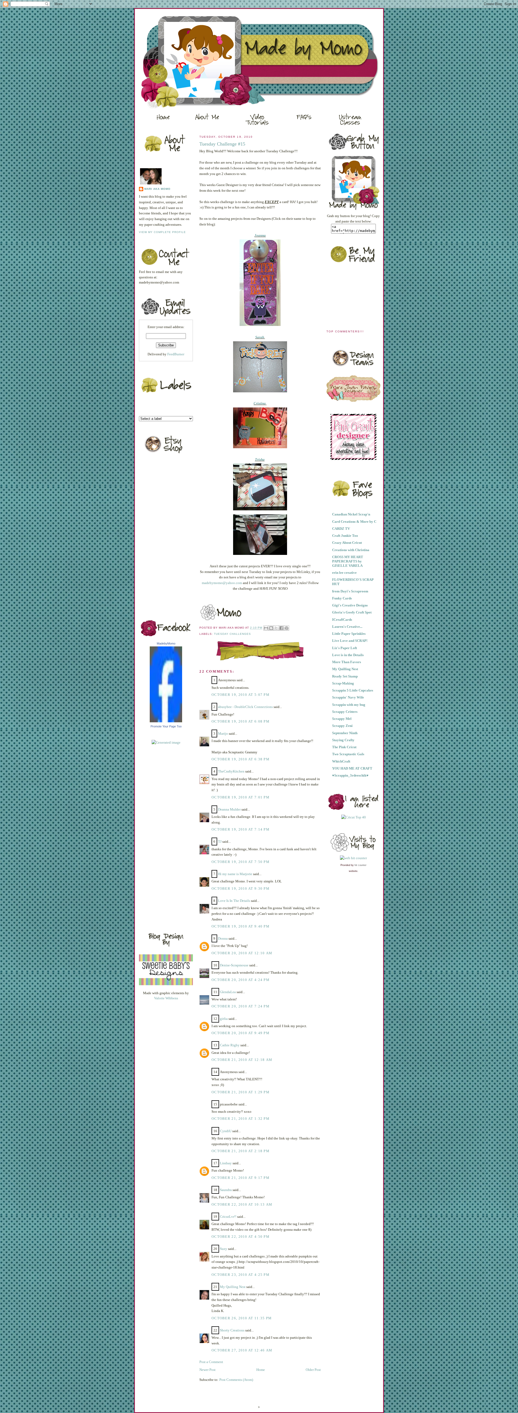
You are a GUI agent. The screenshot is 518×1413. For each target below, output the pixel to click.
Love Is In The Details (234, 901)
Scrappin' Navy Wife (348, 697)
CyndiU (225, 1131)
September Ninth (344, 733)
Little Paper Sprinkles (349, 634)
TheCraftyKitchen (231, 771)
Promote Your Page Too (166, 726)
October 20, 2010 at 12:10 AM (242, 953)
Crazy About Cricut (347, 543)
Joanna (260, 235)
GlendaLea (228, 992)
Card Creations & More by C (354, 522)
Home (260, 1370)
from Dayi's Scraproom (350, 591)
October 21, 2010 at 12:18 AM (242, 1060)
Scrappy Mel (342, 719)
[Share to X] (276, 628)
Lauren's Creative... (347, 627)
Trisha (260, 459)
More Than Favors (346, 662)
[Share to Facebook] (281, 628)
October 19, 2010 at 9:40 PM (241, 926)
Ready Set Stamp (345, 676)
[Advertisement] (160, 837)
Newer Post (207, 1370)
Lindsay (226, 1163)
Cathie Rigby (230, 1045)
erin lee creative (344, 573)
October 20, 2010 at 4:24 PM (241, 980)
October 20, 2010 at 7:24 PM (241, 1006)
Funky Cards (342, 598)
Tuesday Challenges (232, 633)
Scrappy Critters (344, 712)
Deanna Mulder (229, 809)
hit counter (360, 865)
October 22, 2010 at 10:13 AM (242, 1204)
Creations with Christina (350, 550)
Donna (223, 938)
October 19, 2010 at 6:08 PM (241, 721)
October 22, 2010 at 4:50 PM (241, 1237)
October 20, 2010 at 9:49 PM (241, 1033)
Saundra (226, 1190)
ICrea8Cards (342, 620)
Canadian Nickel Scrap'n (351, 514)
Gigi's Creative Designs (350, 605)
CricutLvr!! (228, 1217)
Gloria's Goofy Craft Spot (352, 612)
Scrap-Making (343, 683)
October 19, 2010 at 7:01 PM (241, 797)
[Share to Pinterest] (286, 628)
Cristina (260, 403)
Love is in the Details (348, 655)
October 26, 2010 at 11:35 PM (242, 1318)
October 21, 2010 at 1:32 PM (241, 1119)
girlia (224, 1019)
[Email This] (266, 628)
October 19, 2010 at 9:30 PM (241, 888)
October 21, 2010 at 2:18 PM (241, 1151)
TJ (219, 841)
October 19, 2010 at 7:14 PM (241, 829)
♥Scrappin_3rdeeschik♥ (350, 775)
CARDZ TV (341, 529)
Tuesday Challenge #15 (222, 144)
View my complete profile (162, 232)
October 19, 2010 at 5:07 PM (241, 695)
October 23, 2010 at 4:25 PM (241, 1275)
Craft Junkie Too (345, 536)
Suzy (223, 1249)
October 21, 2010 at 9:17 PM (241, 1178)
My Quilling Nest (233, 1287)
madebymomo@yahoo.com (222, 583)
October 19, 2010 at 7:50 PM (241, 862)
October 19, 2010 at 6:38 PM (241, 759)
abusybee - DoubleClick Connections (245, 707)
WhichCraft (341, 761)
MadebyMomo (166, 643)
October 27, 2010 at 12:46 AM (242, 1350)
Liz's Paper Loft (344, 648)
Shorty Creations (232, 1330)
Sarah (260, 337)
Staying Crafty (343, 740)
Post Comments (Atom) (236, 1380)
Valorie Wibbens (166, 998)
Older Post (313, 1370)
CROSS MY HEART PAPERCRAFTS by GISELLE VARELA (347, 561)
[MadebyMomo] (166, 721)
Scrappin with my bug (348, 705)
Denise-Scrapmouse (234, 965)
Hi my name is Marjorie (235, 874)
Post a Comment (211, 1362)
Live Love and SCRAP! (349, 641)
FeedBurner (175, 354)
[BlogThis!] (271, 628)
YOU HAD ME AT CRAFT (352, 768)
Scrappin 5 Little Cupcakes (352, 690)
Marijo (223, 733)
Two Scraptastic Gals (348, 754)
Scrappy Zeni (342, 726)
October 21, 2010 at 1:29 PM (241, 1092)
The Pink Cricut (344, 747)
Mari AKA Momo (157, 188)
